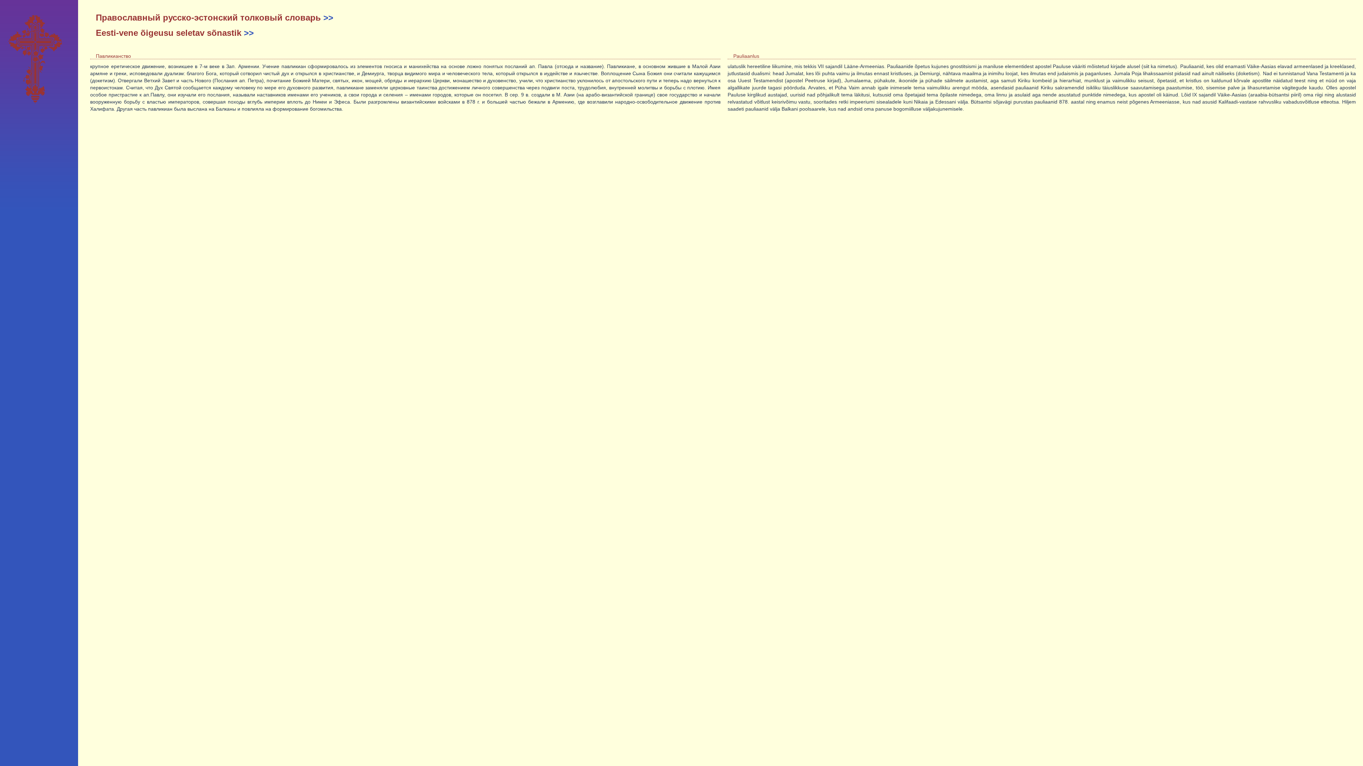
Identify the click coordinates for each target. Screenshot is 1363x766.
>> (328, 17)
